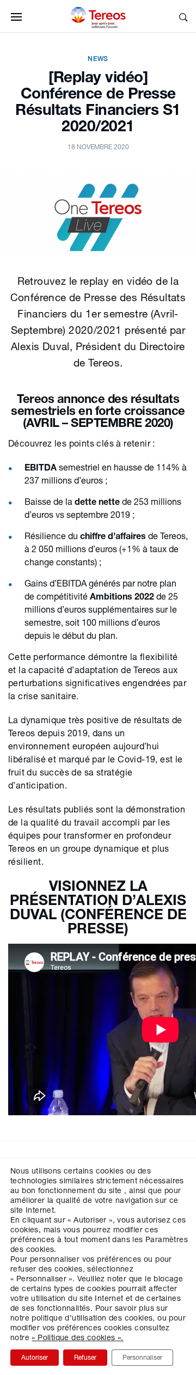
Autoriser (34, 1357)
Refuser (85, 1357)
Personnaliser (142, 1357)
